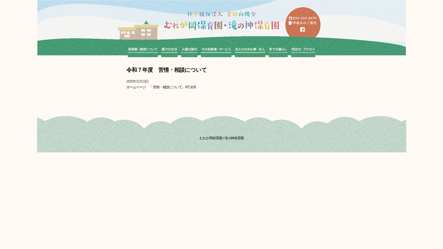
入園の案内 (189, 50)
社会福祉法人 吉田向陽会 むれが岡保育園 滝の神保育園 (221, 21)
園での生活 (169, 50)
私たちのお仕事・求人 (250, 50)
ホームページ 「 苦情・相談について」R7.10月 (161, 87)
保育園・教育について (143, 50)
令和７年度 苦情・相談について (166, 70)
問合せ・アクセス (303, 50)
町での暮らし (278, 50)
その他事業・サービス (216, 50)
